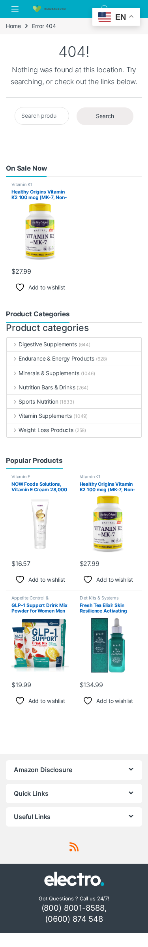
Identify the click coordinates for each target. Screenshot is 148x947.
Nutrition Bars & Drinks (47, 387)
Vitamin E (20, 476)
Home (13, 26)
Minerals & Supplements (49, 373)
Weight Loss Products (46, 430)
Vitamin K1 (21, 184)
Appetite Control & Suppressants (29, 600)
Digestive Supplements (48, 344)
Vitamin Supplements (45, 415)
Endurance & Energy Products (56, 358)
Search (105, 116)
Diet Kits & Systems (99, 598)
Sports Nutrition (38, 401)
